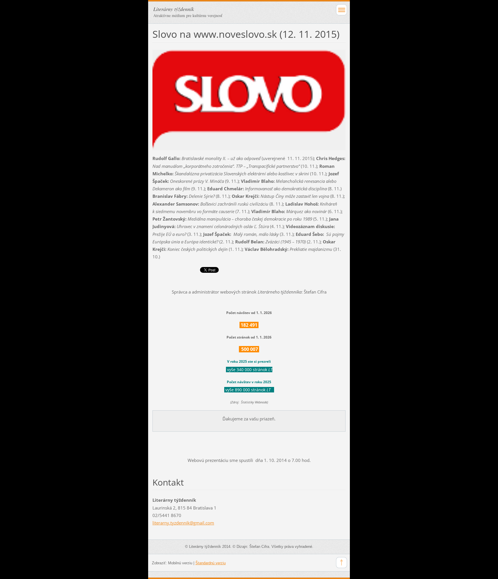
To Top (341, 562)
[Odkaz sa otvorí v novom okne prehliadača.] (249, 99)
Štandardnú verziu (210, 563)
